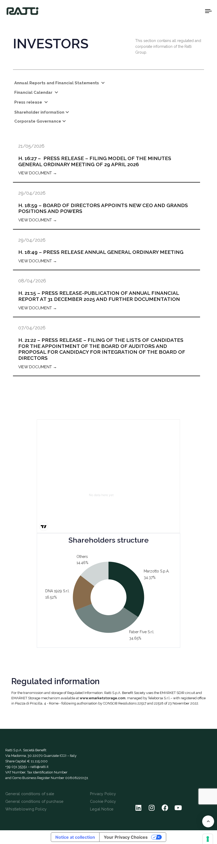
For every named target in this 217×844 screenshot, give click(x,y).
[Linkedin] (138, 807)
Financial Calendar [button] (33, 92)
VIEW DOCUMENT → (37, 173)
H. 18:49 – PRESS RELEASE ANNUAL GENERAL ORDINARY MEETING (100, 252)
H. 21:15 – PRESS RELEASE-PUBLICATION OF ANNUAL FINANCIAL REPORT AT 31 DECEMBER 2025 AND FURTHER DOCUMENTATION (99, 296)
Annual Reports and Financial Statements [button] (57, 83)
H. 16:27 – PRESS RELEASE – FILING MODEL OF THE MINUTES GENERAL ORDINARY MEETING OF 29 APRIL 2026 (94, 161)
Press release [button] (28, 102)
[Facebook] (164, 807)
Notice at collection (75, 837)
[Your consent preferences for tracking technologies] (208, 839)
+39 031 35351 (16, 767)
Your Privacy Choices (126, 837)
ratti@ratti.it (39, 767)
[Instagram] (151, 807)
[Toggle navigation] (177, 11)
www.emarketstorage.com (102, 698)
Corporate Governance (37, 121)
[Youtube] (178, 807)
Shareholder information (39, 112)
